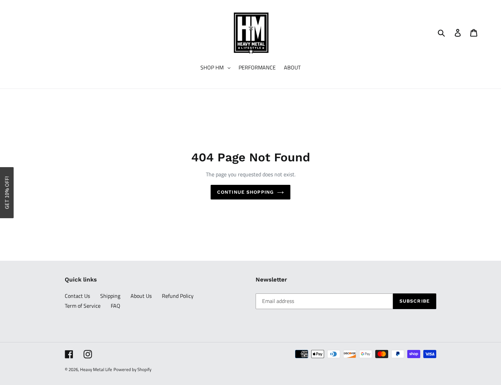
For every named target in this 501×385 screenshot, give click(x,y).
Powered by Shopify (132, 369)
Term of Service (83, 306)
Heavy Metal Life (96, 369)
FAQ (115, 306)
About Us (141, 296)
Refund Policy (178, 296)
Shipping (110, 296)
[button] (7, 192)
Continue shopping (245, 192)
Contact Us (77, 296)
